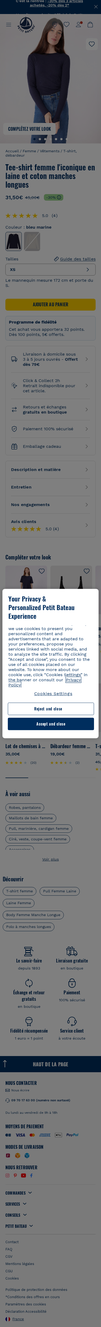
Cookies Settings (53, 693)
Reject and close (48, 709)
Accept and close (50, 724)
